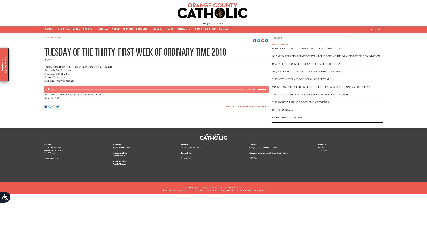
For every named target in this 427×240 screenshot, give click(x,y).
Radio (169, 29)
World (115, 29)
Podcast (56, 37)
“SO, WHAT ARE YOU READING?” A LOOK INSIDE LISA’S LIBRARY (308, 71)
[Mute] (255, 89)
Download (99, 94)
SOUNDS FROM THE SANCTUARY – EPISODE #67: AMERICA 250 (306, 48)
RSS (57, 98)
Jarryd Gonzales (119, 155)
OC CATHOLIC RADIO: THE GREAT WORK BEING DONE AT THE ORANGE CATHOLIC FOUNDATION (326, 56)
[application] (156, 89)
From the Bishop (205, 29)
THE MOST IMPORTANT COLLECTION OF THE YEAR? (301, 79)
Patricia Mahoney (120, 164)
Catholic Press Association (191, 147)
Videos (157, 29)
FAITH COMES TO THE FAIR (287, 117)
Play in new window (83, 94)
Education (142, 29)
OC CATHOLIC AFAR (283, 110)
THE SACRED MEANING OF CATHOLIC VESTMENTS (300, 102)
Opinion (128, 29)
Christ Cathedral (69, 29)
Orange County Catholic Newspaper (263, 147)
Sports (87, 29)
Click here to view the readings (59, 80)
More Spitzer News (235, 106)
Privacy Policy (186, 158)
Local (49, 29)
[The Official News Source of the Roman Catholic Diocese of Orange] (213, 10)
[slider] (262, 89)
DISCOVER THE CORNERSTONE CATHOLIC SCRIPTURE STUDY (306, 64)
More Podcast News (256, 106)
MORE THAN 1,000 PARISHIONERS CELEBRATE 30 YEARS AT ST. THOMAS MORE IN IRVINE (322, 86)
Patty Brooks (323, 147)
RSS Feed (253, 158)
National (102, 29)
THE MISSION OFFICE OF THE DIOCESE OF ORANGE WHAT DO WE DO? (311, 94)
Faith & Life (183, 29)
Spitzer (48, 37)
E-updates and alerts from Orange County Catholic (269, 153)
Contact (224, 29)
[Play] (48, 89)
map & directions (51, 158)
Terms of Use (186, 153)
